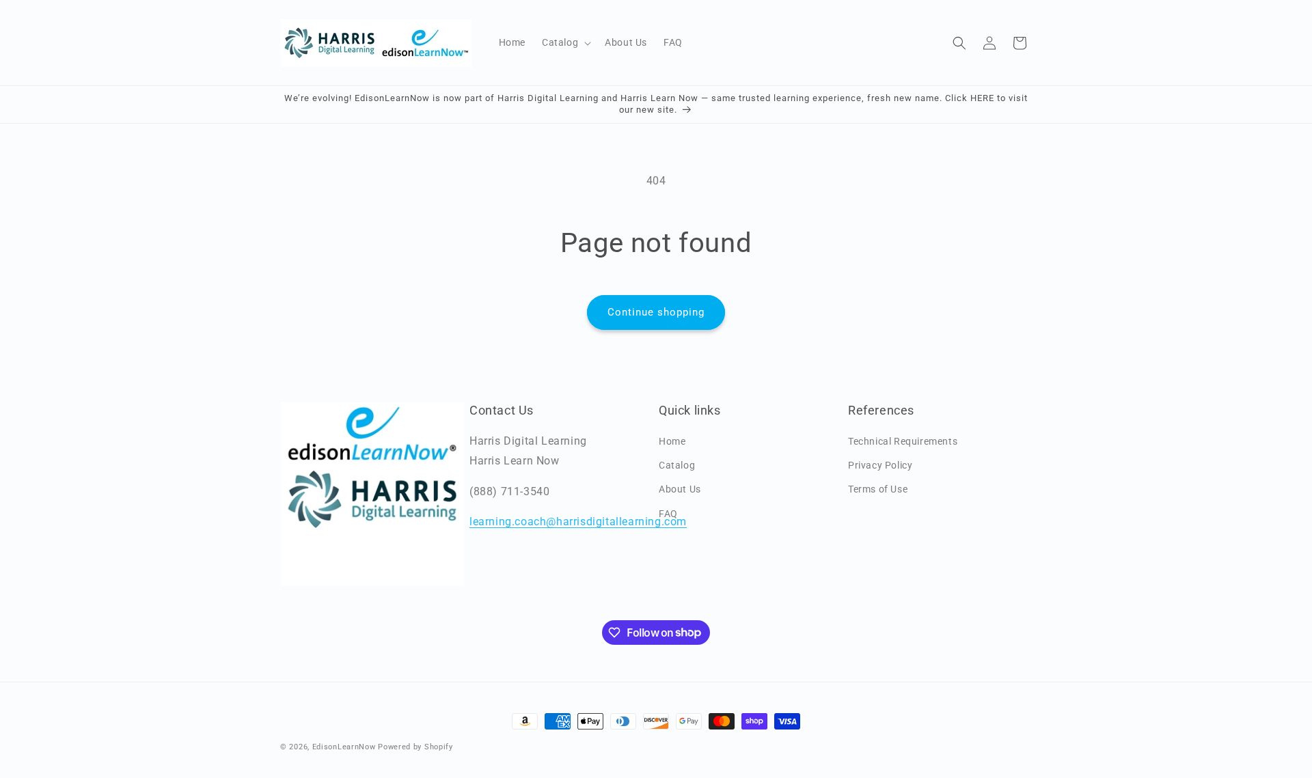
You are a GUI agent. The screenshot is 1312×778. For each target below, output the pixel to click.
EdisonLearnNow (344, 746)
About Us (680, 489)
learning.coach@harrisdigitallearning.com (578, 521)
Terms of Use (877, 489)
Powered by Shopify (415, 746)
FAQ (668, 513)
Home (672, 441)
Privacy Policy (880, 465)
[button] (565, 42)
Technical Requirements (902, 441)
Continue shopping (656, 312)
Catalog (677, 465)
